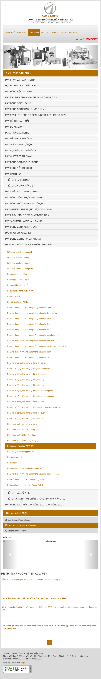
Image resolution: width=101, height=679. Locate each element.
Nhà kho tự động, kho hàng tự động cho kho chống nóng (30, 396)
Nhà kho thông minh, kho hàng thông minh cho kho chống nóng (33, 335)
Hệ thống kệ (12, 462)
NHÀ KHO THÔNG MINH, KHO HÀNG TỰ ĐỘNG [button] (28, 244)
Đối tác (63, 32)
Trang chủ (9, 32)
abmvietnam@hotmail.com (18, 520)
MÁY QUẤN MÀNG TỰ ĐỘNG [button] (19, 144)
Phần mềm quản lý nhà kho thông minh (23, 429)
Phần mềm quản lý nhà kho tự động (22, 424)
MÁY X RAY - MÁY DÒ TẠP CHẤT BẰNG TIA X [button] (27, 215)
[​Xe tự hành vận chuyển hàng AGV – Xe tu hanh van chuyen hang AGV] (49, 586)
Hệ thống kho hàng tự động (18, 285)
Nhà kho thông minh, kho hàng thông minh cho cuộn (29, 351)
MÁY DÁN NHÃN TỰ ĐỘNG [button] (18, 138)
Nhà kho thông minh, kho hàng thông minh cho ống (28, 324)
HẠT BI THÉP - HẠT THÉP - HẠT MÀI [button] (22, 85)
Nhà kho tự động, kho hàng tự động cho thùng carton (29, 368)
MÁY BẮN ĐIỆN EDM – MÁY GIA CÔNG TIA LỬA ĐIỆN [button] (31, 97)
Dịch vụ (73, 32)
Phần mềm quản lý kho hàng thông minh (24, 435)
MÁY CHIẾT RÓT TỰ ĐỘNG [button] (18, 156)
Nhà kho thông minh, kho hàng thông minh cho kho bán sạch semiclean (37, 346)
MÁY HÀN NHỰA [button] (13, 173)
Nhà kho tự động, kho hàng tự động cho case (26, 374)
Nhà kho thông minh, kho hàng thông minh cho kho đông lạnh (33, 473)
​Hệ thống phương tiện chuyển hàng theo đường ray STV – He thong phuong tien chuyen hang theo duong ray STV (49, 627)
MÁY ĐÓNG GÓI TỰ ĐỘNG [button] (18, 103)
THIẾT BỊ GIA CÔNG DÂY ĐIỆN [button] (20, 185)
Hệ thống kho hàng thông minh (20, 290)
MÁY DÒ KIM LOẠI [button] (13, 126)
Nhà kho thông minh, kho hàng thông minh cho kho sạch (30, 340)
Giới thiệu (22, 32)
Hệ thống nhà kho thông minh (19, 274)
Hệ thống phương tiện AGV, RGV (20, 446)
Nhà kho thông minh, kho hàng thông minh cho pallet (29, 307)
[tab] (50, 79)
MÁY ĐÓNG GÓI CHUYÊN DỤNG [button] (21, 226)
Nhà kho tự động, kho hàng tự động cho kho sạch (28, 401)
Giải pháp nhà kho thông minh (19, 252)
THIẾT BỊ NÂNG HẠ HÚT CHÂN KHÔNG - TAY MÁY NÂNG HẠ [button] (35, 498)
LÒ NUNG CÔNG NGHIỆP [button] (17, 132)
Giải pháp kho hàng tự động (19, 263)
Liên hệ (54, 32)
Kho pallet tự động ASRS (17, 301)
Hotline (86, 39)
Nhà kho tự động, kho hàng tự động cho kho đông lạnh (30, 390)
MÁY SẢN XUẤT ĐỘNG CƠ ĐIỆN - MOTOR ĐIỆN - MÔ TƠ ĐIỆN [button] (35, 114)
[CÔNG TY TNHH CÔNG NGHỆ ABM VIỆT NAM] (50, 9)
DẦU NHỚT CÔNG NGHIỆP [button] (18, 232)
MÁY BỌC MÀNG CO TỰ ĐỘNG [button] (20, 150)
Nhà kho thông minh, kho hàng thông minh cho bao (28, 357)
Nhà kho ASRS (13, 296)
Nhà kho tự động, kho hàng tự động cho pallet (26, 362)
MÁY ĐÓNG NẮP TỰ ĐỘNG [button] (18, 167)
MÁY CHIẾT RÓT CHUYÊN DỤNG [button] (21, 191)
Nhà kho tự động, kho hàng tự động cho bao (25, 418)
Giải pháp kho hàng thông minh (20, 268)
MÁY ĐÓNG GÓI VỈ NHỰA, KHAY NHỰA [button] (24, 197)
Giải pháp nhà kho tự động (18, 257)
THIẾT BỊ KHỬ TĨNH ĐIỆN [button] (17, 179)
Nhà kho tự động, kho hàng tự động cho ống (25, 379)
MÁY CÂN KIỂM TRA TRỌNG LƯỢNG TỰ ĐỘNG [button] (28, 209)
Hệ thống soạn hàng (15, 457)
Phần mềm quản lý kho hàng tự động (22, 440)
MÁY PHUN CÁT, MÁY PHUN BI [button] (20, 79)
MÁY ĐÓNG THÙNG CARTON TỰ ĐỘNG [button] (24, 203)
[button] (10, 57)
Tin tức (45, 32)
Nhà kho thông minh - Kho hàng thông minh (25, 479)
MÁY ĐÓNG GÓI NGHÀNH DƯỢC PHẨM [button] (24, 109)
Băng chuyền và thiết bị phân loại (21, 451)
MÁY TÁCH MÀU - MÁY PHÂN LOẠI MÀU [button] (24, 221)
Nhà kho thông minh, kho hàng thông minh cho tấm (28, 329)
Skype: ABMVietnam (27, 525)
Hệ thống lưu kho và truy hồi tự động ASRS (25, 468)
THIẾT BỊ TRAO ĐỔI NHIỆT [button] (18, 492)
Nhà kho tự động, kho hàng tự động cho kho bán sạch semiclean (34, 407)
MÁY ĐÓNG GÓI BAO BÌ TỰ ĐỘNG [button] (21, 162)
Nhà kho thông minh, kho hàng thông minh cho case (29, 318)
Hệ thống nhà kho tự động (18, 279)
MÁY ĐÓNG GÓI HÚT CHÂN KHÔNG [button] (23, 238)
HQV (23, 662)
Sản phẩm (34, 32)
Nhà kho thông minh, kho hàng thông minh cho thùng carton (32, 313)
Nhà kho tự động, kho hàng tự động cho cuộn (26, 412)
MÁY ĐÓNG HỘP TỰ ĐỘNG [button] (18, 91)
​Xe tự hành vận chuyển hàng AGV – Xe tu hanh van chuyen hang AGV (34, 598)
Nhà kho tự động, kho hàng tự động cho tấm (25, 385)
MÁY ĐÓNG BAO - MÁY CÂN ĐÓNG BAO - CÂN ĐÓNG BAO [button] (33, 504)
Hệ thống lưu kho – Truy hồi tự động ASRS (25, 485)
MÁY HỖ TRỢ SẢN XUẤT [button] (17, 120)
